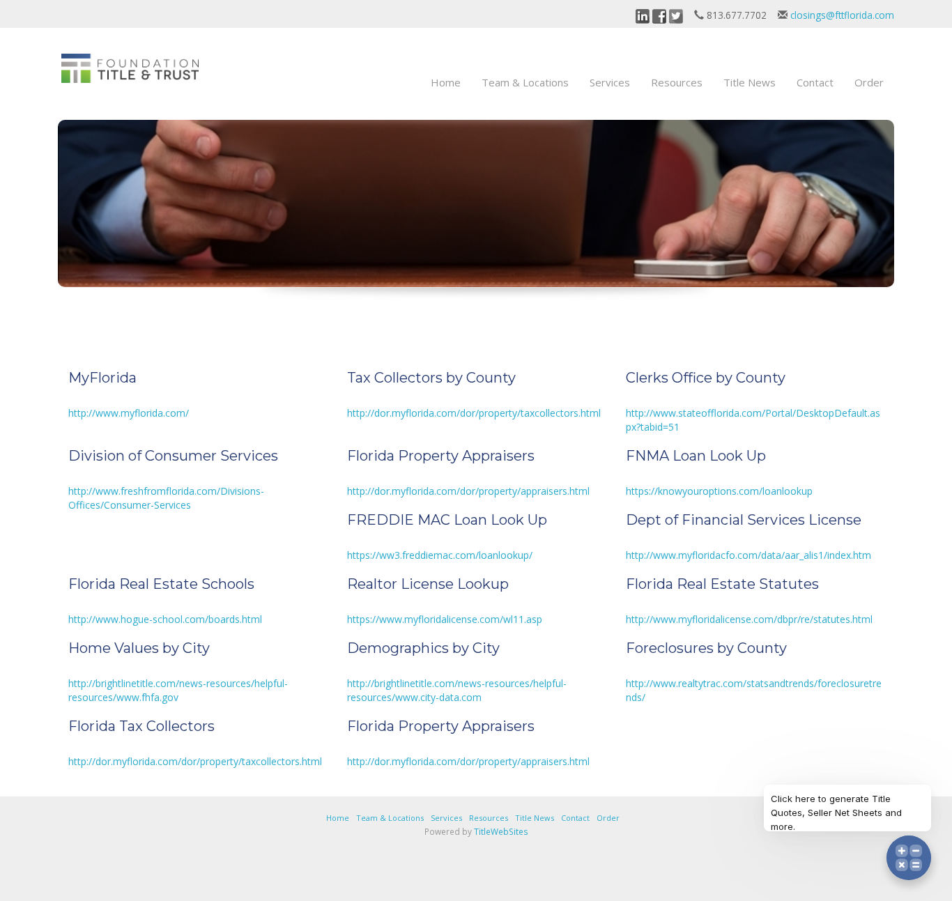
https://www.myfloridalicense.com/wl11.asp (444, 619)
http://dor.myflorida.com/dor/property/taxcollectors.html (474, 412)
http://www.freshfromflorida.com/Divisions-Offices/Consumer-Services (166, 497)
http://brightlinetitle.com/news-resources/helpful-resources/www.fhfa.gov (178, 690)
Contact (815, 82)
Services (610, 82)
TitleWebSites (501, 831)
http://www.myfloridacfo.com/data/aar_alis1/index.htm (748, 555)
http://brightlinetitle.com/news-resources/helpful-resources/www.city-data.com (457, 690)
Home (446, 82)
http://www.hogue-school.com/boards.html (165, 619)
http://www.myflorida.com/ (128, 412)
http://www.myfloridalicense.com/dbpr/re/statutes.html (749, 619)
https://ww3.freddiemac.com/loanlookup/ (439, 555)
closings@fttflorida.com (842, 15)
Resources (677, 82)
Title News (749, 82)
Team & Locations (525, 82)
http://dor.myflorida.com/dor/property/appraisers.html (468, 491)
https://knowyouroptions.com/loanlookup (719, 491)
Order (869, 82)
